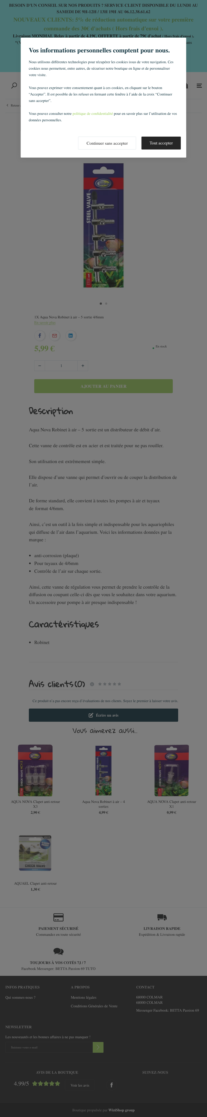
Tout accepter (161, 143)
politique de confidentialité (93, 113)
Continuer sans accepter (107, 143)
